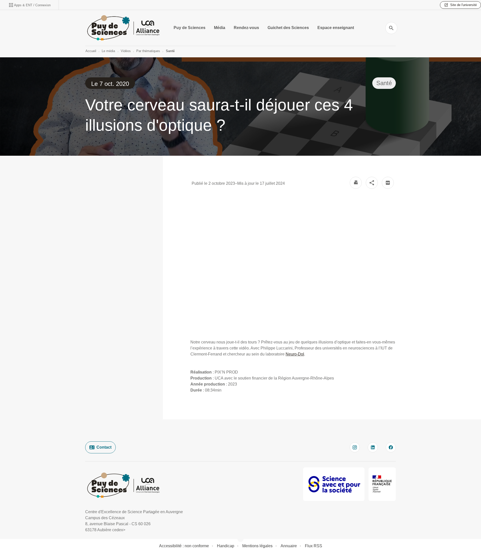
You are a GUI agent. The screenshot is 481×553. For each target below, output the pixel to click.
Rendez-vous (246, 28)
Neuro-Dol (295, 354)
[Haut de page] (31, 538)
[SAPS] (333, 484)
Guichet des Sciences (288, 28)
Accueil (90, 51)
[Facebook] (390, 447)
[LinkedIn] (372, 447)
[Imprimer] (356, 183)
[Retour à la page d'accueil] (123, 28)
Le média (108, 51)
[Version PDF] (388, 183)
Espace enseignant (335, 28)
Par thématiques (148, 51)
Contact (103, 447)
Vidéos (126, 51)
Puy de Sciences (189, 28)
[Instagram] (354, 447)
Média (219, 28)
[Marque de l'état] (382, 484)
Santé (170, 51)
